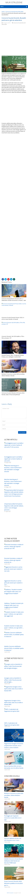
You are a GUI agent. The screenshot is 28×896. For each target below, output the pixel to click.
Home (3, 11)
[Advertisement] (14, 41)
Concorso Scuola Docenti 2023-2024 (14, 11)
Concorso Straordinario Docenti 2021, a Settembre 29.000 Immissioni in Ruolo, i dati (14, 299)
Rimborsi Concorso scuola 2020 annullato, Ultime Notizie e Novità (13, 374)
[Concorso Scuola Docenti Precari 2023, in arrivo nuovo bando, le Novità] (14, 309)
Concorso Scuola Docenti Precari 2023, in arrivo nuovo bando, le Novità (13, 318)
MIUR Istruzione (13, 2)
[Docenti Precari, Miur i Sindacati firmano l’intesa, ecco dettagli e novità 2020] (14, 347)
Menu (2, 6)
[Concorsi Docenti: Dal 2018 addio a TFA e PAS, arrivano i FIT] (14, 328)
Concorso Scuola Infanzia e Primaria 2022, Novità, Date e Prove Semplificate (13, 393)
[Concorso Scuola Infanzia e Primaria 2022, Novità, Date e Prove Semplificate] (14, 385)
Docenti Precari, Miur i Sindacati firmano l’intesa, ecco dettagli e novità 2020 (13, 356)
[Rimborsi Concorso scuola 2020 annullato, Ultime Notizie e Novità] (14, 366)
